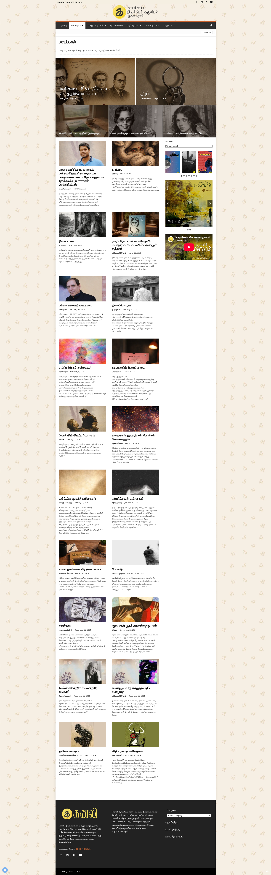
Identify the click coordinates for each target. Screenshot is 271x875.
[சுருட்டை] (135, 153)
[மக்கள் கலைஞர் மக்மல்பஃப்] (82, 288)
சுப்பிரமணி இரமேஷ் (119, 253)
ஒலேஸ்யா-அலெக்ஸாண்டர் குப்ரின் (184, 133)
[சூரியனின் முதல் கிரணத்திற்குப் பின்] (135, 609)
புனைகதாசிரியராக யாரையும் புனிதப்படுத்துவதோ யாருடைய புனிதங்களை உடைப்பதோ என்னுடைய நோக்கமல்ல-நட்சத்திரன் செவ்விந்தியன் (81, 177)
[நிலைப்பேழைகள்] (135, 288)
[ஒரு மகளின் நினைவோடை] (135, 351)
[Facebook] (197, 2)
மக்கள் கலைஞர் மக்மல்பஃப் (75, 305)
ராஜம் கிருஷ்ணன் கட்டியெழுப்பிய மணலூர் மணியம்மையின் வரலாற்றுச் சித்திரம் (134, 245)
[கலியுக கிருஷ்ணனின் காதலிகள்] (135, 125)
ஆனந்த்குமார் (117, 502)
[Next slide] (210, 162)
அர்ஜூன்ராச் (63, 371)
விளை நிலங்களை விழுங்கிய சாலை (80, 569)
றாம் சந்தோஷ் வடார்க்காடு (68, 755)
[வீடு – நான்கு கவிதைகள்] (135, 734)
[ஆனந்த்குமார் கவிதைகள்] (135, 482)
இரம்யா (114, 630)
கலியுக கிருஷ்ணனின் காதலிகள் (130, 133)
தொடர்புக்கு (171, 822)
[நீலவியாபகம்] (82, 224)
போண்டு (117, 569)
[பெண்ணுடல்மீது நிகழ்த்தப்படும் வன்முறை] (135, 671)
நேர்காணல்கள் (116, 25)
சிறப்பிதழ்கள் (133, 25)
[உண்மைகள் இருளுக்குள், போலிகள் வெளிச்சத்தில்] (135, 419)
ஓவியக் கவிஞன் (69, 751)
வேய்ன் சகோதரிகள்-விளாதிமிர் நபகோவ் (78, 690)
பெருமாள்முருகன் (118, 573)
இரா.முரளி (64, 98)
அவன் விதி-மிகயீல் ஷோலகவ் (77, 435)
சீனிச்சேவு (65, 626)
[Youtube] (211, 2)
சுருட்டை (117, 169)
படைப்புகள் (76, 25)
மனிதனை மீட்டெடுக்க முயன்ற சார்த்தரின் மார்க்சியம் (87, 90)
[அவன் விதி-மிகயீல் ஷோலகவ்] (82, 419)
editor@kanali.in (83, 849)
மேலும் (166, 25)
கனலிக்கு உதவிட (174, 836)
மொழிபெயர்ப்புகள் (95, 25)
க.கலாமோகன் (146, 98)
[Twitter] (206, 2)
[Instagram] (202, 2)
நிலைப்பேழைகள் (122, 305)
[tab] (181, 176)
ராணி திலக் (63, 309)
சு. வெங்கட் (63, 245)
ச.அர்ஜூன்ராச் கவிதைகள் (75, 367)
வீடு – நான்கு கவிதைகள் (127, 751)
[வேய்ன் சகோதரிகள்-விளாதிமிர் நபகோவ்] (82, 671)
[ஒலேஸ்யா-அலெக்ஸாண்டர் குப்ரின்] (189, 125)
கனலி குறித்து (172, 829)
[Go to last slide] (167, 162)
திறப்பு (147, 93)
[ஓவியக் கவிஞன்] (82, 734)
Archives (169, 141)
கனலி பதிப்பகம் (152, 25)
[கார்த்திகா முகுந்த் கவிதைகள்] (82, 482)
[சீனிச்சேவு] (82, 609)
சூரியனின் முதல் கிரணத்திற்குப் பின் (134, 626)
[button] (210, 25)
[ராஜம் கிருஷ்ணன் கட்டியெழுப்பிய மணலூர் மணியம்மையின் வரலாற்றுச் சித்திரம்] (135, 224)
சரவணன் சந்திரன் (65, 630)
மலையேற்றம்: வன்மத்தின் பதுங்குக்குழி (80, 133)
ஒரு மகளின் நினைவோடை (128, 367)
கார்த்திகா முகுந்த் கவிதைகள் (77, 498)
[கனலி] (136, 12)
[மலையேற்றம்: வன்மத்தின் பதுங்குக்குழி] (82, 125)
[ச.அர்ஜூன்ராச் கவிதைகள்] (82, 351)
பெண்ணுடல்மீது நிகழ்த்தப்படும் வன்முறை (131, 690)
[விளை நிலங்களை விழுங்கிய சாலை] (82, 552)
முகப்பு (64, 25)
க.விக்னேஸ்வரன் (65, 189)
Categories (172, 810)
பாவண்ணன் (116, 371)
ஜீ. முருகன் (116, 309)
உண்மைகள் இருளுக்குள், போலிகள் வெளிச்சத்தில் (133, 437)
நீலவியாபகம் (66, 241)
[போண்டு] (135, 552)
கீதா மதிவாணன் (65, 696)
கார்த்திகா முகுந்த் (65, 502)
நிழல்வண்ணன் (117, 443)
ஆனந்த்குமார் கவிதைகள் (127, 498)
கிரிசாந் (115, 173)
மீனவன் (61, 439)
